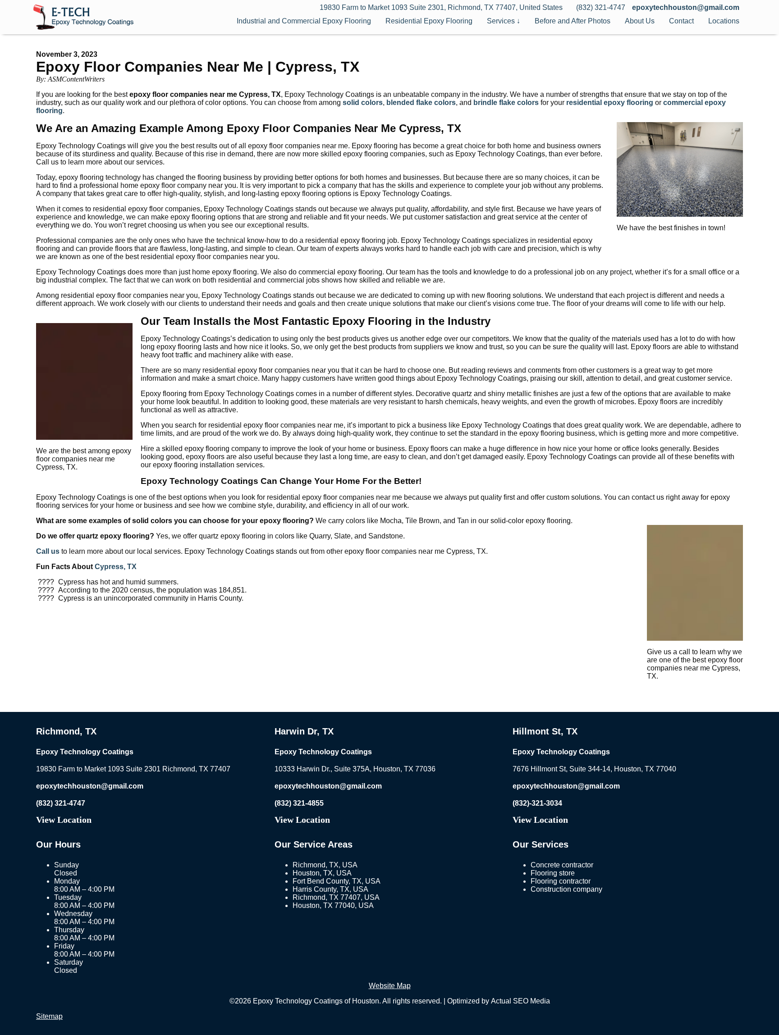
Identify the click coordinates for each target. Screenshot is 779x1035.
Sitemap (49, 1016)
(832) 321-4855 (299, 803)
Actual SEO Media (520, 1001)
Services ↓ (503, 21)
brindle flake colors (506, 102)
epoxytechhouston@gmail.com (685, 7)
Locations (723, 21)
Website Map (390, 985)
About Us (640, 21)
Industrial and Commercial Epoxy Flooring (304, 21)
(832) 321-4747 (60, 803)
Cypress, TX (116, 566)
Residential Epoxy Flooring (428, 21)
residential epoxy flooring (609, 102)
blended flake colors (421, 102)
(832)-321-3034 (537, 803)
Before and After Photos (572, 21)
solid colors (363, 102)
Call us (48, 551)
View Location (64, 820)
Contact (681, 21)
